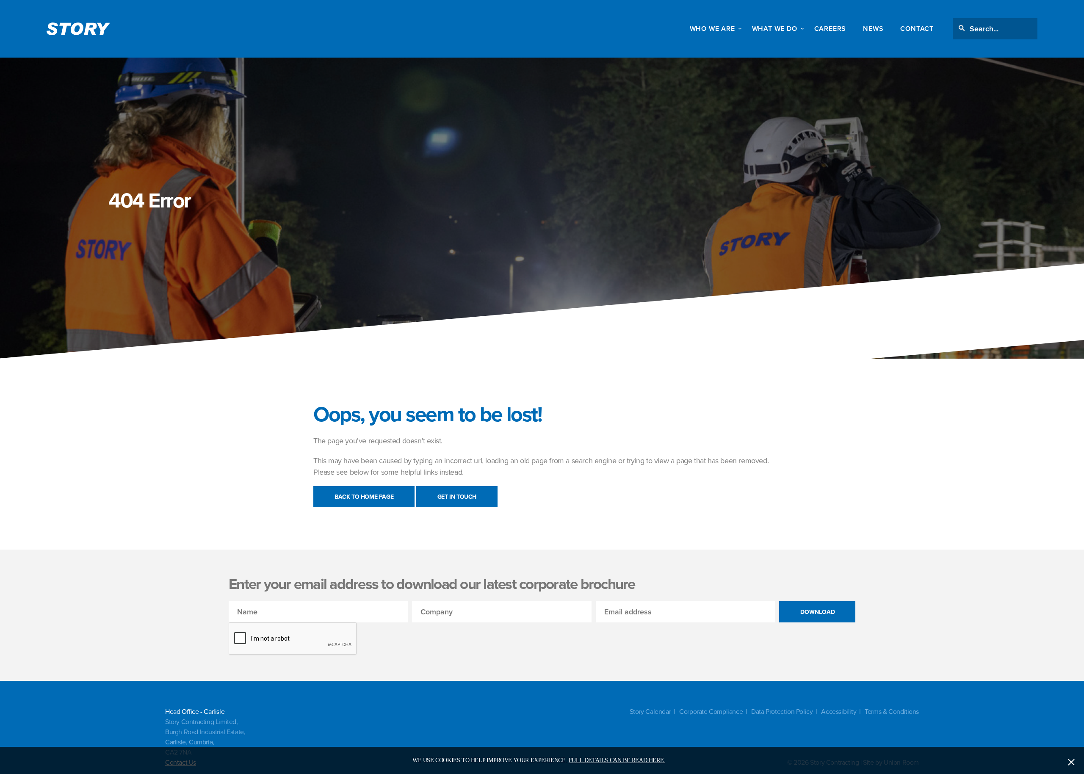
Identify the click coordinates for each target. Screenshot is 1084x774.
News (873, 28)
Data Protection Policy (782, 711)
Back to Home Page (364, 496)
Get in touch (456, 496)
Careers (830, 28)
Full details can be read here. (617, 760)
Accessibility (838, 711)
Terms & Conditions (892, 711)
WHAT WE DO (774, 28)
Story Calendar (650, 711)
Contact (917, 28)
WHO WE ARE (712, 28)
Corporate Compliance (711, 711)
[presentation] (293, 638)
